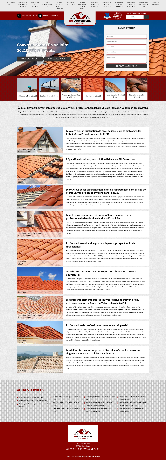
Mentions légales (94, 456)
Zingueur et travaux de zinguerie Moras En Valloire (66, 398)
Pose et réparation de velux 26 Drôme (82, 5)
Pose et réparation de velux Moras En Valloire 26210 (100, 398)
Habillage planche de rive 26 (47, 4)
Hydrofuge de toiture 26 (71, 4)
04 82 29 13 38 (29, 15)
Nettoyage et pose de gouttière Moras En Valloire (66, 404)
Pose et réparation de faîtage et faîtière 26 (59, 5)
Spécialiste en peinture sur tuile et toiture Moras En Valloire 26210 (99, 410)
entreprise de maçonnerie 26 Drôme (143, 4)
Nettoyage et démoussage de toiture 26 (131, 4)
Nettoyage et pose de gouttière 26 (107, 4)
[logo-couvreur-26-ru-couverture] (80, 18)
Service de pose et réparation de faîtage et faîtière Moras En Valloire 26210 (132, 404)
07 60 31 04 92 (50, 15)
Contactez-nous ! (57, 59)
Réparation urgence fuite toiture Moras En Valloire (66, 410)
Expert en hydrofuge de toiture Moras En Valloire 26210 (132, 410)
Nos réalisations (30, 59)
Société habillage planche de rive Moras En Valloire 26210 (132, 398)
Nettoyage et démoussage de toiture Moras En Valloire (34, 405)
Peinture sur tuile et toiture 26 (35, 4)
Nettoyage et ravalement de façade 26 (22, 4)
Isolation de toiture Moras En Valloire (31, 397)
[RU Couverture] (83, 434)
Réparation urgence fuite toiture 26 (94, 4)
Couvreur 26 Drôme (11, 4)
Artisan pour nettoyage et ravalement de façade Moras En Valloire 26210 (99, 404)
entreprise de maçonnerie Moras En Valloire (33, 401)
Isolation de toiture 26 (155, 4)
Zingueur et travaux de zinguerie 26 (119, 4)
